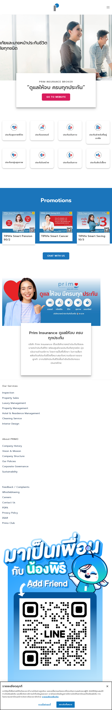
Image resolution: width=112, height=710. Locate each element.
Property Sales (10, 398)
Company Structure (13, 456)
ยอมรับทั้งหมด (65, 704)
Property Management (15, 408)
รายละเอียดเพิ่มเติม (50, 696)
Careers (6, 497)
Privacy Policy (10, 513)
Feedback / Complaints (15, 487)
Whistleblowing (11, 492)
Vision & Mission (11, 451)
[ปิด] (107, 686)
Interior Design (10, 424)
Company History (12, 446)
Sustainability (10, 471)
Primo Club (8, 523)
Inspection (8, 392)
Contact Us (8, 502)
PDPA (5, 507)
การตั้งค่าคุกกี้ (44, 704)
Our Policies (9, 461)
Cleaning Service (12, 418)
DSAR (5, 518)
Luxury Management (14, 403)
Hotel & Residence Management (21, 413)
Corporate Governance (15, 466)
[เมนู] (108, 7)
